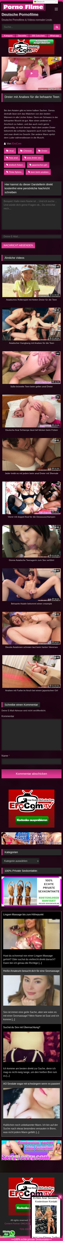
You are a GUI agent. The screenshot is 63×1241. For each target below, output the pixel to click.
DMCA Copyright (29, 1223)
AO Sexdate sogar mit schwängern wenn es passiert (31, 1028)
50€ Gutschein (38, 36)
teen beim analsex (39, 172)
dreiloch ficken (16, 165)
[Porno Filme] (26, 7)
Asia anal (13, 157)
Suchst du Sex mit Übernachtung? (21, 971)
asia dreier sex (34, 157)
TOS (22, 1229)
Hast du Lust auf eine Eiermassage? (23, 1084)
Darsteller (22, 36)
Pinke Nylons (15, 172)
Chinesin (27, 150)
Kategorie (8, 36)
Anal (11, 150)
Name (6, 755)
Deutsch (40, 2)
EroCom (16, 143)
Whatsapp (54, 36)
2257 (27, 1229)
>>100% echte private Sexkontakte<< (31, 1239)
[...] (13, 963)
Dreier (44, 150)
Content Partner (13, 1223)
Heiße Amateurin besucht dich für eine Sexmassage (31, 915)
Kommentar (8, 716)
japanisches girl (39, 165)
